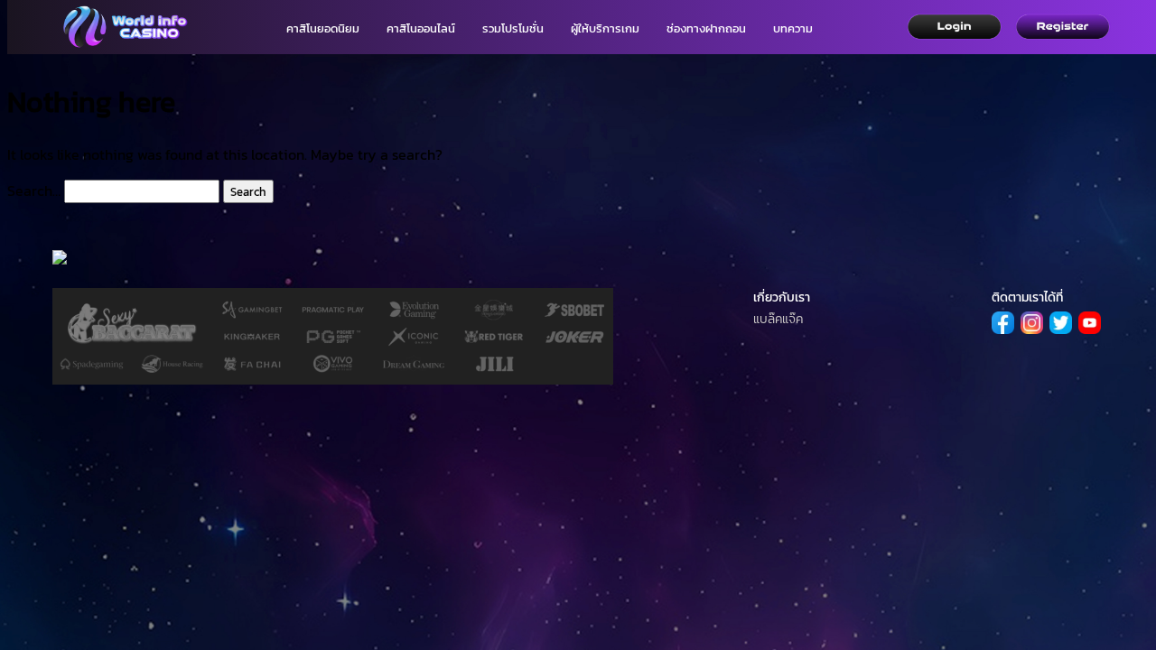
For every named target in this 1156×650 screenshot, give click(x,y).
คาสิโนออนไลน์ (421, 28)
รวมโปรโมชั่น (513, 28)
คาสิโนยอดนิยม (322, 28)
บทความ (793, 28)
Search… (34, 190)
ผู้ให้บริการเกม (605, 28)
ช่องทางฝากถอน (706, 28)
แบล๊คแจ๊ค (778, 319)
